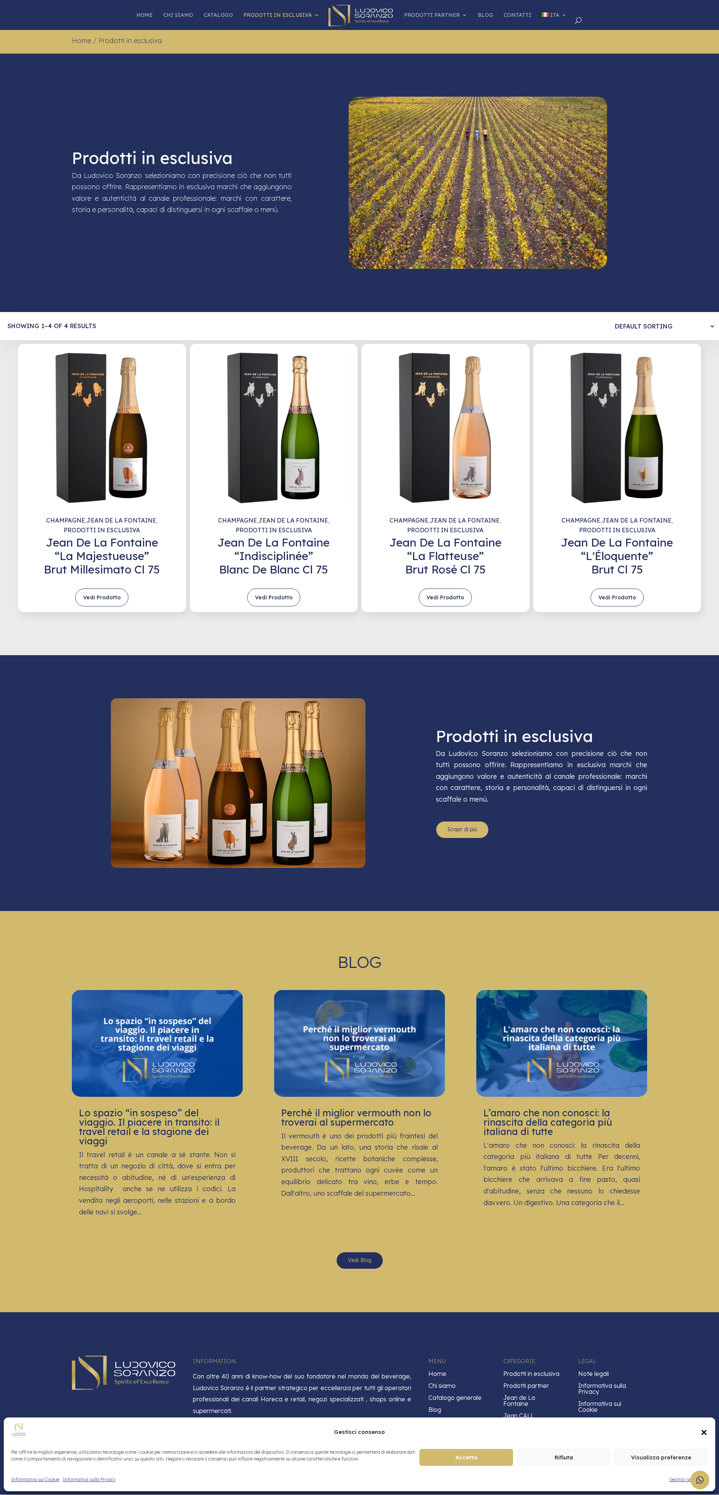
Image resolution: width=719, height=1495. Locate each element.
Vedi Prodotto (102, 597)
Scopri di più (462, 829)
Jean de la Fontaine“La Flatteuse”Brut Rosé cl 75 (445, 555)
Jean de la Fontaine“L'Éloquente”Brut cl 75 (617, 555)
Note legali (593, 1373)
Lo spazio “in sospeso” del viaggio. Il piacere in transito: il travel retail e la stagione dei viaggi (149, 1127)
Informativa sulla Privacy (89, 1479)
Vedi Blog (359, 1260)
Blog (485, 15)
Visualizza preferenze (661, 1457)
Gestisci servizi (685, 1479)
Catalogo (218, 15)
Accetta (466, 1457)
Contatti (517, 15)
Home (144, 15)
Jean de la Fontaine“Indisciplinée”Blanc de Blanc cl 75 (274, 555)
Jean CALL (518, 1415)
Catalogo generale (455, 1397)
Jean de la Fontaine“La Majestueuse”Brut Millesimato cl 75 (102, 555)
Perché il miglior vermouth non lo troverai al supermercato (356, 1117)
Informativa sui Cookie (35, 1479)
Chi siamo (178, 15)
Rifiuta (564, 1457)
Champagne (65, 520)
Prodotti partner (432, 15)
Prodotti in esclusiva (277, 15)
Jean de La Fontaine (121, 520)
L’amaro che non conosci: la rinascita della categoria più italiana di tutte (547, 1122)
